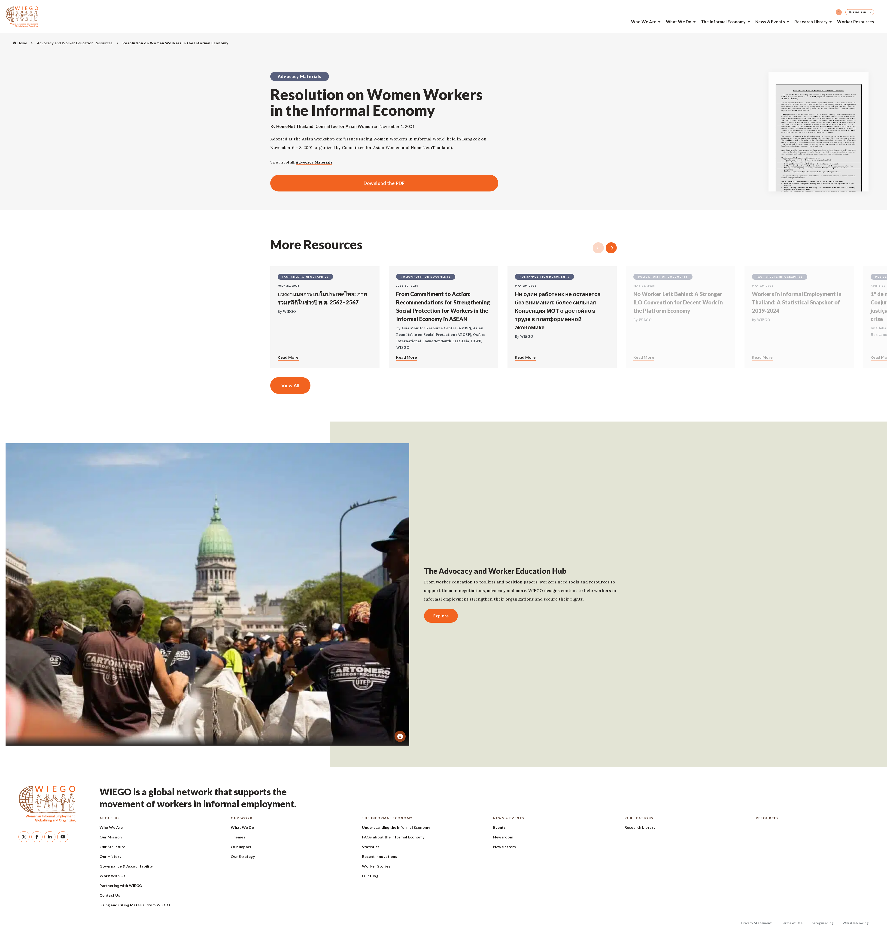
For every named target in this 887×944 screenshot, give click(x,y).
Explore (441, 615)
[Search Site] (839, 12)
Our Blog (370, 876)
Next (611, 247)
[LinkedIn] (49, 836)
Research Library (811, 21)
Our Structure (112, 846)
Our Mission (111, 837)
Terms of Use (791, 923)
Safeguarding (822, 923)
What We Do (679, 21)
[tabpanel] (207, 594)
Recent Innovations (379, 856)
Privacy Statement (756, 923)
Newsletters (504, 846)
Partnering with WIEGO (121, 885)
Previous (598, 247)
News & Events (770, 21)
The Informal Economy (723, 21)
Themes (238, 837)
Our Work (241, 818)
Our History (111, 856)
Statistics (371, 846)
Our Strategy (243, 856)
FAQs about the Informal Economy (393, 837)
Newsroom (503, 837)
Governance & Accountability (126, 866)
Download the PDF (337, 183)
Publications (639, 818)
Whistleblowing (856, 923)
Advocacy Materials (314, 162)
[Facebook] (37, 836)
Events (499, 827)
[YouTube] (62, 836)
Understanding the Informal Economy (396, 827)
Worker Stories (376, 866)
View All (290, 385)
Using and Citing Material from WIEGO (135, 905)
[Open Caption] (400, 736)
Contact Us (110, 895)
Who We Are (643, 21)
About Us (110, 818)
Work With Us (112, 876)
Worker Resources (855, 21)
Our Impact (241, 846)
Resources (767, 818)
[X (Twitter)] (24, 836)
